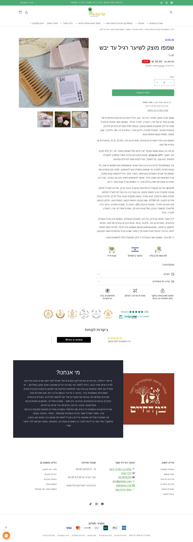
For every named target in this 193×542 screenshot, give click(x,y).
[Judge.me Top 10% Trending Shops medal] (48, 314)
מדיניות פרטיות (167, 479)
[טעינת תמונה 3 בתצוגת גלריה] (45, 119)
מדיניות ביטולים (49, 535)
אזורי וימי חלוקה (50, 469)
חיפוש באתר (51, 484)
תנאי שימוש (169, 474)
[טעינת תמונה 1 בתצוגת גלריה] (80, 119)
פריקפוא (132, 535)
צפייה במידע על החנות (158, 110)
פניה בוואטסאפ (124, 485)
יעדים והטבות (51, 474)
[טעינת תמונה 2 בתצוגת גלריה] (63, 119)
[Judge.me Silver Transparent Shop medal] (84, 314)
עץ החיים (169, 39)
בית (172, 29)
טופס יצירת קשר (123, 489)
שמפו (128, 29)
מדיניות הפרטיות (105, 535)
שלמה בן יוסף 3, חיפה (120, 469)
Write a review (73, 340)
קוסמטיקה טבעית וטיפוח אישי (157, 29)
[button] (171, 12)
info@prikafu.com (122, 481)
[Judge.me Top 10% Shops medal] (60, 314)
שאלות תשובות (167, 469)
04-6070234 (125, 477)
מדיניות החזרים (167, 484)
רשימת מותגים (50, 479)
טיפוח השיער (138, 29)
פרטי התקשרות (63, 535)
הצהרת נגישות (167, 489)
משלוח (161, 66)
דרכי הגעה (126, 473)
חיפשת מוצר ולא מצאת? (46, 489)
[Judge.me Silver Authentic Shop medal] (96, 314)
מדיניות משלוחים (78, 535)
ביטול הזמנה (168, 494)
